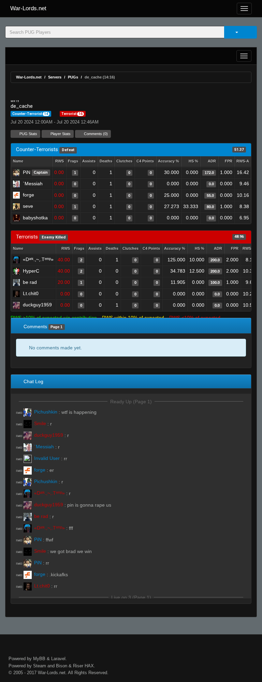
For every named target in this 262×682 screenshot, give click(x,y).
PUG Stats (27, 134)
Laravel (58, 658)
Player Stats (60, 134)
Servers (54, 77)
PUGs (73, 77)
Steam (39, 665)
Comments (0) (95, 134)
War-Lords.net (28, 8)
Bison (61, 665)
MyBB (39, 658)
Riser (78, 665)
